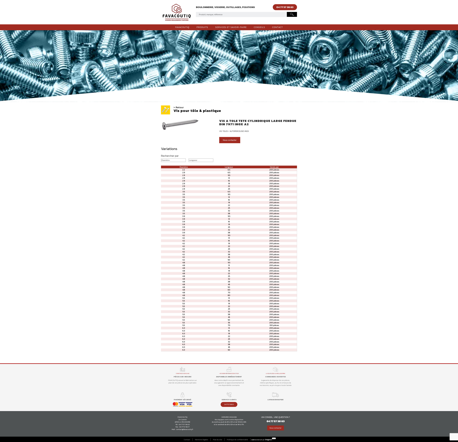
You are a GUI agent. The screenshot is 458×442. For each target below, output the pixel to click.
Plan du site (217, 439)
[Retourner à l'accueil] (176, 12)
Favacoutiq (182, 27)
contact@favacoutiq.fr (184, 429)
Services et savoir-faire (231, 27)
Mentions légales (201, 439)
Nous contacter (230, 140)
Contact (277, 27)
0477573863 (229, 404)
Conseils (259, 27)
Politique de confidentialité (237, 439)
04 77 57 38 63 (184, 424)
